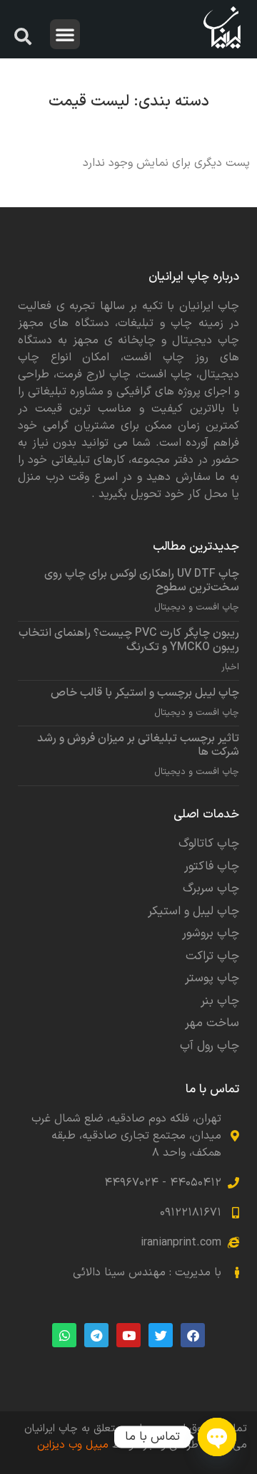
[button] (65, 34)
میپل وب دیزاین (73, 1445)
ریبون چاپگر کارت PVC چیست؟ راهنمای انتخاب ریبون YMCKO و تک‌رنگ (129, 639)
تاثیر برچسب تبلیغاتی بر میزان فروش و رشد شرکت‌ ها (138, 745)
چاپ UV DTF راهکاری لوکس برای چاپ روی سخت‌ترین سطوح (141, 580)
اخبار (230, 667)
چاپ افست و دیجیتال (196, 608)
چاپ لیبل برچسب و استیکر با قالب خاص (145, 692)
